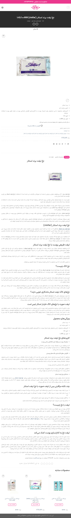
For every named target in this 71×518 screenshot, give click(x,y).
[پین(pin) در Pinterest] (56, 144)
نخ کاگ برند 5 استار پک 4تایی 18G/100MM (59, 499)
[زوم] (67, 100)
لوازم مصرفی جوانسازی (36, 21)
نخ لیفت (28, 21)
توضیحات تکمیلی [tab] (59, 157)
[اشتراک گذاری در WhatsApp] (68, 144)
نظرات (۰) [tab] (51, 157)
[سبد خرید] (2, 7)
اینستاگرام (36, 458)
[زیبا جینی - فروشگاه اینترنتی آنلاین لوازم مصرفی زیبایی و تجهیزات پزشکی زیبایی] (35, 7)
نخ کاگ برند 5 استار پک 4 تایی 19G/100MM (12, 499)
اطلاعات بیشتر (59, 504)
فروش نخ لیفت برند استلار (39, 133)
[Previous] (69, 493)
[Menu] (68, 7)
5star (63, 510)
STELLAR (64, 138)
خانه (43, 21)
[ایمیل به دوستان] (59, 144)
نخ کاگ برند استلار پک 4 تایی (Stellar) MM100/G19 (35, 499)
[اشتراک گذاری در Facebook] (65, 144)
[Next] (1, 493)
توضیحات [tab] (66, 157)
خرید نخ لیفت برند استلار (50, 133)
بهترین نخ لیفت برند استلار (60, 133)
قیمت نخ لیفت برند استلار (29, 133)
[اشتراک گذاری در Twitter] (62, 144)
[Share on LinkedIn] (54, 144)
